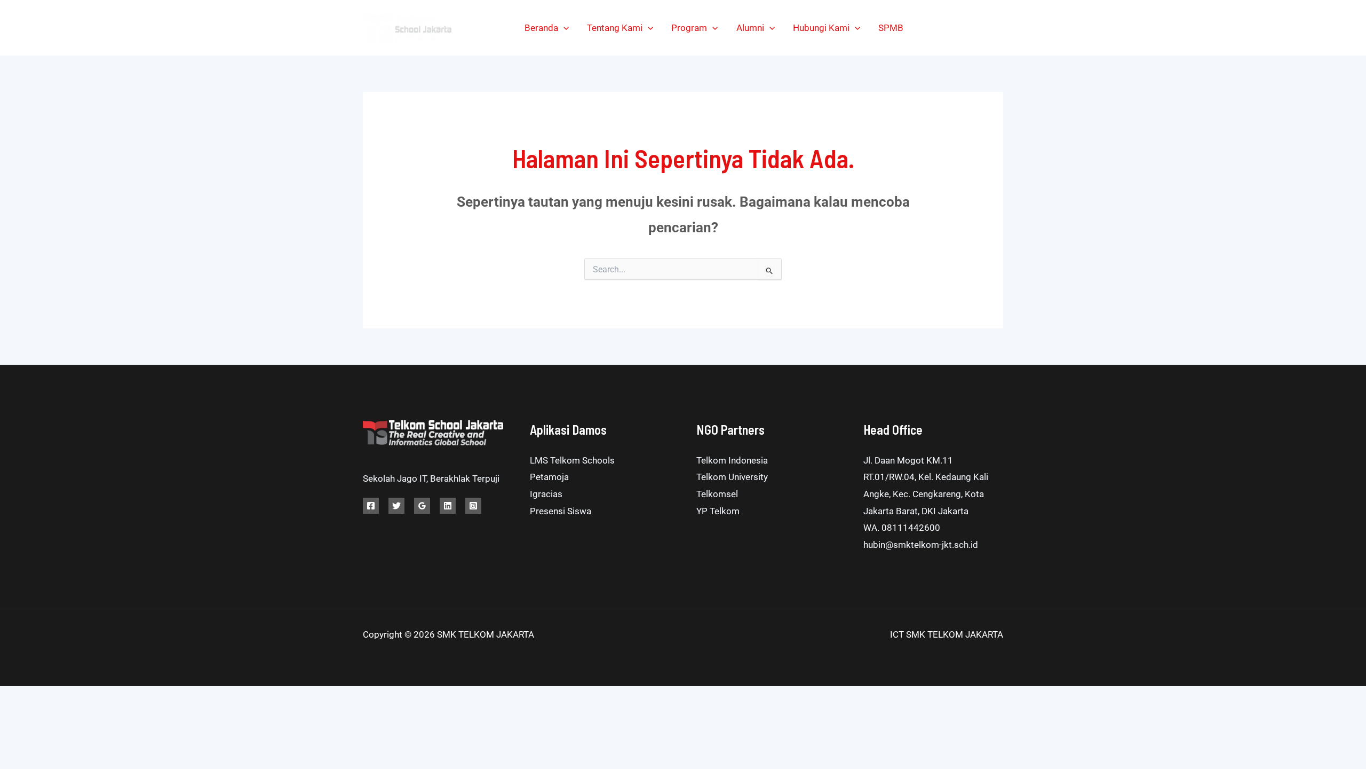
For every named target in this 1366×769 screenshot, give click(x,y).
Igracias (546, 494)
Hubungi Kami (821, 27)
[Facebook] (927, 28)
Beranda (541, 27)
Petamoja (549, 477)
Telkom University (732, 477)
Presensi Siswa (560, 511)
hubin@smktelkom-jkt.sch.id (920, 544)
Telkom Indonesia (732, 460)
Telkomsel (717, 494)
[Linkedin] (448, 506)
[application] (563, 27)
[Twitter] (951, 28)
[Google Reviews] (422, 506)
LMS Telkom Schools (572, 460)
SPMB (890, 27)
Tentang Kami (614, 27)
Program (689, 27)
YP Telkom (718, 511)
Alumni (750, 27)
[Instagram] (975, 28)
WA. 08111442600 (901, 527)
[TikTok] (999, 28)
